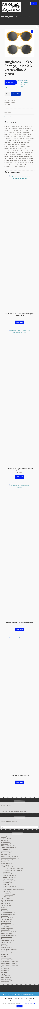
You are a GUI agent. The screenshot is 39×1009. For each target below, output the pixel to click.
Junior (10, 104)
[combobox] (19, 827)
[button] (32, 31)
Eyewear (11, 16)
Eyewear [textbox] (19, 827)
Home (2, 16)
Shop (6, 16)
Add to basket (16, 94)
